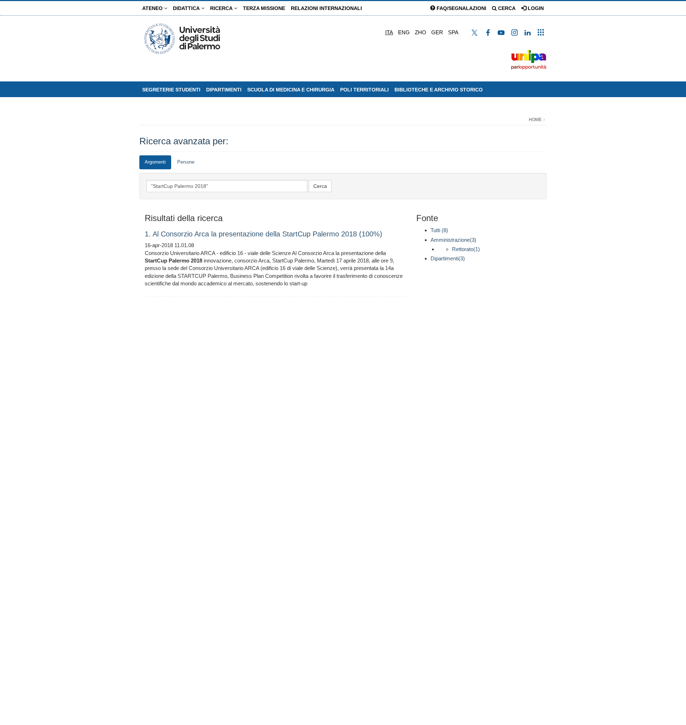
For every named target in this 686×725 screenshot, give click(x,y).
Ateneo (153, 8)
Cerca (506, 8)
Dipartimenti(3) (448, 258)
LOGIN (535, 8)
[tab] (155, 162)
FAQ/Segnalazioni (460, 8)
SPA (453, 32)
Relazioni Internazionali (326, 8)
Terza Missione (264, 8)
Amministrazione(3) (453, 240)
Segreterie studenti (171, 89)
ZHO (420, 32)
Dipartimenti (224, 89)
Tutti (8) (439, 230)
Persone (185, 162)
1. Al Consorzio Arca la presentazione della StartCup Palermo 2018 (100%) (263, 234)
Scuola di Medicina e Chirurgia (290, 89)
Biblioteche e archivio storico (438, 89)
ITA (389, 32)
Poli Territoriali (364, 89)
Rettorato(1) (466, 249)
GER (437, 32)
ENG (404, 32)
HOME (535, 119)
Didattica (187, 8)
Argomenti (155, 162)
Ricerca (222, 8)
